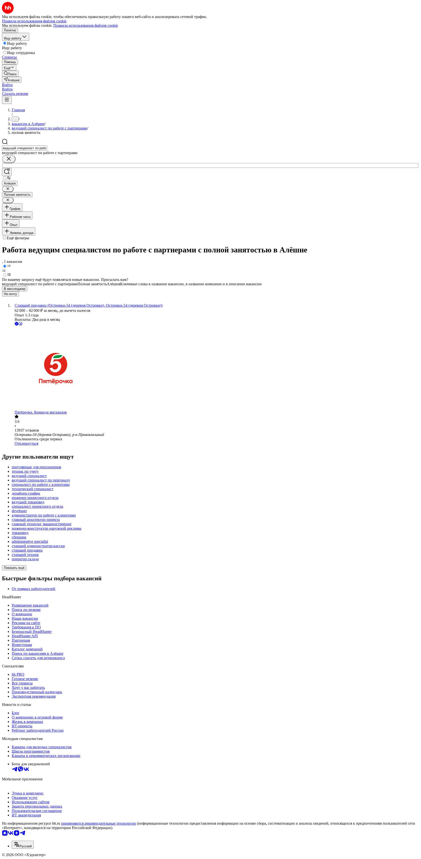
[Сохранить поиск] (7, 172)
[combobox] (24, 148)
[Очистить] (9, 159)
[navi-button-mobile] (7, 100)
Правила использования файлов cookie (85, 25)
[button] (7, 85)
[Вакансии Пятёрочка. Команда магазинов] (215, 368)
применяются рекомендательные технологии (98, 823)
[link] (10, 74)
